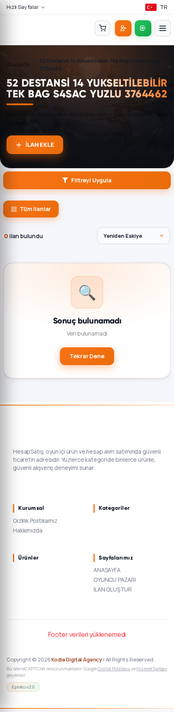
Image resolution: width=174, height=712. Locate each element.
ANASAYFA (107, 570)
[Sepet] (102, 28)
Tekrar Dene (87, 356)
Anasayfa (18, 64)
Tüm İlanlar (35, 209)
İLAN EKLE (39, 144)
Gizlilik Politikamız (35, 520)
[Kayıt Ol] (123, 28)
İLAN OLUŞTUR (112, 589)
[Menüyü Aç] (163, 28)
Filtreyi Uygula (91, 180)
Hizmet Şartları (151, 669)
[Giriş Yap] (143, 28)
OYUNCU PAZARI (114, 579)
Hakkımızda (27, 530)
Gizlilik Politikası (114, 669)
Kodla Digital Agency (76, 659)
